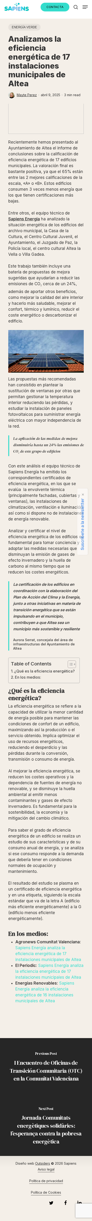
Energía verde (24, 27)
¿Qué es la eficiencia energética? (44, 671)
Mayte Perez (27, 95)
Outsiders (42, 1163)
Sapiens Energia (24, 219)
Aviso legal (46, 1169)
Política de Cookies (46, 1192)
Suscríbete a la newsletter (82, 524)
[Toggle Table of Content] (69, 664)
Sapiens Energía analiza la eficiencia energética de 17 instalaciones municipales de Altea (48, 953)
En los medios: (28, 677)
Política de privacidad (46, 1181)
